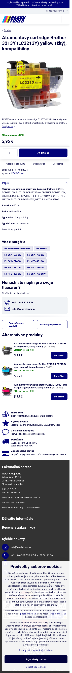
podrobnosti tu (28, 613)
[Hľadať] (49, 19)
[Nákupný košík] (57, 19)
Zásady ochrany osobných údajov (36, 650)
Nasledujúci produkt (50, 324)
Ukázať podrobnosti (36, 666)
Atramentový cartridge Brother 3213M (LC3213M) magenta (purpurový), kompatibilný (40, 386)
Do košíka (43, 153)
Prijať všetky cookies (36, 659)
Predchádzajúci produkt (16, 325)
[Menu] (65, 19)
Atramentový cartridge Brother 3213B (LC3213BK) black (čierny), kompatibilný (40, 345)
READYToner (17, 173)
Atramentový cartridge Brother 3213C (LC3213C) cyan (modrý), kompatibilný (40, 365)
